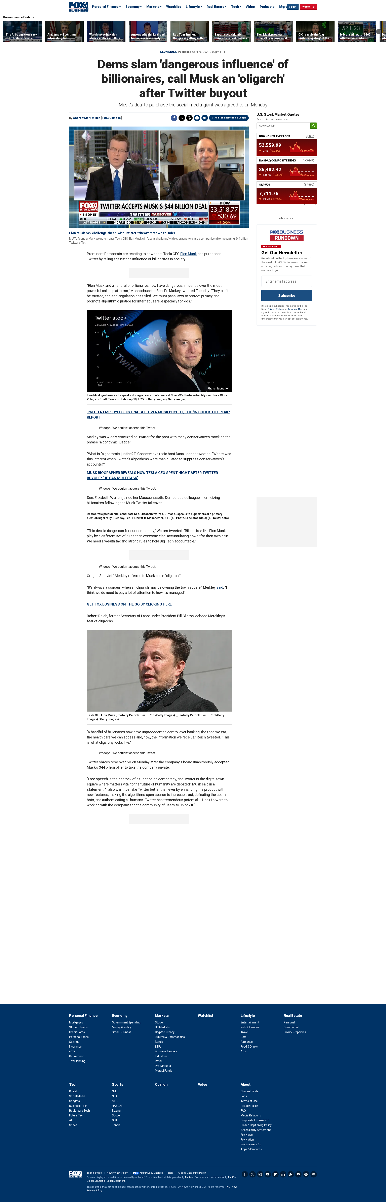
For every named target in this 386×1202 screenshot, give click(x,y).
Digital (73, 1091)
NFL (114, 1091)
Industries (161, 1056)
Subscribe (286, 295)
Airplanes (247, 1041)
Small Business (121, 1032)
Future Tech (76, 1115)
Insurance (75, 1046)
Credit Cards (77, 1032)
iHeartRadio (313, 1174)
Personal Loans (79, 1037)
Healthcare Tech (79, 1110)
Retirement (76, 1056)
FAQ (243, 1110)
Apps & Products (251, 1149)
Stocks (159, 1022)
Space (73, 1125)
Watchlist (173, 7)
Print (197, 118)
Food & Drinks (249, 1046)
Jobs (244, 1096)
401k (72, 1051)
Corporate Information (255, 1120)
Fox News (247, 1134)
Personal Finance (105, 7)
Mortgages (76, 1022)
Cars (243, 1037)
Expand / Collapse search (282, 7)
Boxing (116, 1110)
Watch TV (308, 6)
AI (70, 1120)
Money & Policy (121, 1027)
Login (292, 6)
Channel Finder (250, 1091)
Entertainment (250, 1022)
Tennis (116, 1125)
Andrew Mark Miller (86, 117)
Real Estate (215, 7)
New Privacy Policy (117, 1172)
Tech (235, 7)
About (245, 1084)
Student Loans (78, 1027)
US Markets (162, 1027)
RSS (290, 1174)
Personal (289, 1022)
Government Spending (126, 1022)
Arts (243, 1051)
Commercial (291, 1027)
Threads (189, 118)
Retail (158, 1061)
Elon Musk (168, 51)
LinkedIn (283, 1174)
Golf (114, 1120)
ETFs (158, 1046)
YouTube (268, 1174)
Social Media (77, 1096)
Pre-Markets (163, 1065)
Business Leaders (166, 1051)
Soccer (116, 1115)
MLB (115, 1101)
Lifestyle (193, 7)
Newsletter (298, 1174)
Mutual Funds (163, 1070)
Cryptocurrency (165, 1032)
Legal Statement (116, 1181)
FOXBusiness (111, 117)
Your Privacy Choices (151, 1172)
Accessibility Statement (256, 1130)
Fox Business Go (251, 1144)
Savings (74, 1041)
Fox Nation (247, 1139)
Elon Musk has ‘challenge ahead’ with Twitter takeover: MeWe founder (122, 233)
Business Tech (78, 1105)
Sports (117, 1084)
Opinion (161, 1084)
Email (204, 118)
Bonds (159, 1041)
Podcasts (267, 7)
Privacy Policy (275, 309)
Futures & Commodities (170, 1037)
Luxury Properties (295, 1032)
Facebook (174, 118)
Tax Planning (77, 1061)
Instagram (260, 1174)
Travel (244, 1032)
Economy (132, 7)
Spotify (306, 1174)
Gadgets (74, 1101)
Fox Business (78, 7)
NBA (115, 1096)
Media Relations (251, 1115)
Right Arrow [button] (378, 31)
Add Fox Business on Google (230, 117)
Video (250, 7)
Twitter (182, 118)
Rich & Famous (250, 1027)
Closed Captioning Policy (256, 1125)
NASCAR (117, 1105)
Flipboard (275, 1174)
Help (170, 1172)
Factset (189, 1177)
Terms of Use (295, 309)
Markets (152, 7)
